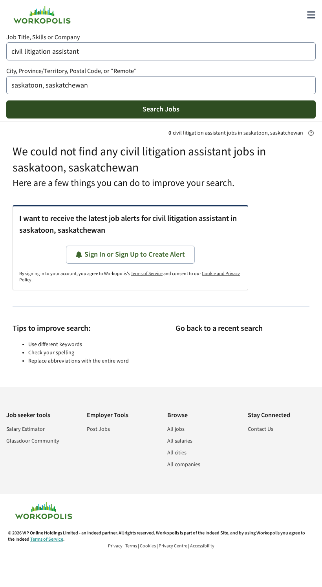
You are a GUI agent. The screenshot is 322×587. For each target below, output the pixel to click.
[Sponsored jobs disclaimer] (311, 133)
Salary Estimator (25, 429)
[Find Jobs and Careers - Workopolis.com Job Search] (42, 15)
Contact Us (260, 429)
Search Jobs (161, 109)
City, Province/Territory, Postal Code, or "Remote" (71, 71)
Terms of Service (147, 274)
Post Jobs (98, 429)
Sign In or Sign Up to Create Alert (134, 254)
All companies (183, 464)
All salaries (179, 441)
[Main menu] (311, 15)
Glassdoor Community (32, 441)
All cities (177, 452)
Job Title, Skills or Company (43, 37)
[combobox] (161, 51)
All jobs (176, 429)
